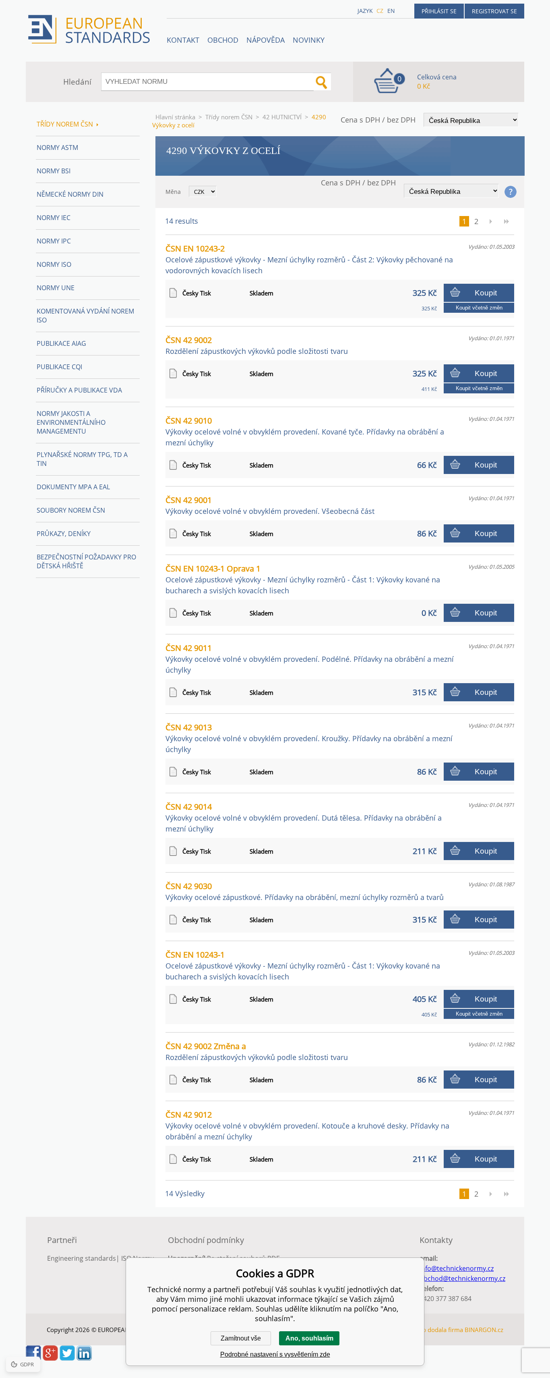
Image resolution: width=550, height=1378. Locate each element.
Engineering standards (81, 1258)
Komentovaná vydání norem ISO (85, 315)
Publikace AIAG (61, 343)
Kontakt (183, 40)
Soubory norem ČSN (71, 510)
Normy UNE (55, 287)
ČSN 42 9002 (256, 345)
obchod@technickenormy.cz (462, 1278)
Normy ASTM (57, 147)
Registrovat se (494, 11)
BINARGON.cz (484, 1330)
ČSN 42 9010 (304, 431)
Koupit (486, 293)
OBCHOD (222, 40)
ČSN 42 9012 (307, 1125)
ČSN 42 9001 (269, 505)
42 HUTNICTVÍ (282, 117)
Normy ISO (54, 264)
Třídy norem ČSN (228, 117)
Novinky (309, 40)
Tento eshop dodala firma (427, 1330)
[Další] (490, 221)
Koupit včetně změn (479, 308)
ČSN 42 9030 (304, 891)
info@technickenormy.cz (457, 1268)
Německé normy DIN (70, 194)
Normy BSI (53, 170)
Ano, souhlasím (309, 1338)
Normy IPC (54, 241)
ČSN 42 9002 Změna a (256, 1051)
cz (379, 11)
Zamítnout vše (241, 1338)
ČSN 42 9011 (309, 658)
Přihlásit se (439, 11)
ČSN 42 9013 (309, 738)
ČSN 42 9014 (303, 817)
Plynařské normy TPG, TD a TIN (82, 459)
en (391, 11)
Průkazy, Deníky (64, 533)
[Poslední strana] (506, 221)
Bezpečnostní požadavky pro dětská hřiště (86, 561)
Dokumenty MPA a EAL (73, 486)
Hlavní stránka (175, 117)
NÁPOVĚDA (265, 40)
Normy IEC (53, 217)
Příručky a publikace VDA (79, 390)
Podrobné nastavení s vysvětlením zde (275, 1354)
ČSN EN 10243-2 (309, 259)
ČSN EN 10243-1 (302, 965)
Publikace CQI (59, 366)
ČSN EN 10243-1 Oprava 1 (302, 579)
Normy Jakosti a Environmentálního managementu (71, 422)
